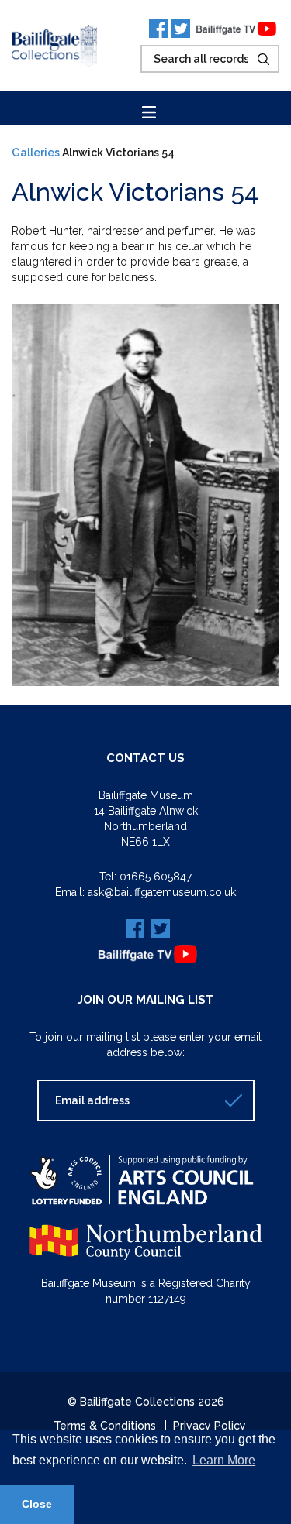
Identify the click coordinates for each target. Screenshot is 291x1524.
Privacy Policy (209, 1425)
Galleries (36, 152)
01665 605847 (156, 876)
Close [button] (37, 1504)
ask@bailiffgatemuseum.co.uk (162, 892)
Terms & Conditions (105, 1425)
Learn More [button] (223, 1460)
